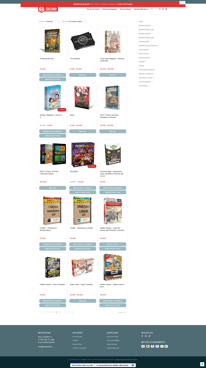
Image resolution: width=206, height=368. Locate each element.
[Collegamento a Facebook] (159, 9)
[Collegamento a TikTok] (166, 9)
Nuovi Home (144, 54)
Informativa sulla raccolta (82, 365)
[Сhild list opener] (153, 77)
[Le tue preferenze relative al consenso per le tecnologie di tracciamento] (202, 364)
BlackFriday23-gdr (146, 30)
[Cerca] (152, 9)
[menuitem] (93, 9)
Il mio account (77, 336)
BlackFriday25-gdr (146, 38)
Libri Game (143, 86)
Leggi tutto (113, 244)
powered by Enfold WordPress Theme (126, 359)
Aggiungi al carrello (53, 75)
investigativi (144, 50)
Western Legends (146, 74)
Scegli (83, 75)
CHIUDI (182, 2)
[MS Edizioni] (48, 9)
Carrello (75, 340)
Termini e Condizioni (79, 348)
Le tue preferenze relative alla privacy (112, 365)
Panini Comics (144, 58)
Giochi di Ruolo (145, 82)
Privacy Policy (77, 344)
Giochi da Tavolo (145, 78)
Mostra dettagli (53, 79)
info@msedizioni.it (45, 347)
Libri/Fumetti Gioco (113, 348)
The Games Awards (147, 70)
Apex (141, 22)
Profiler (142, 62)
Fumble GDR (144, 42)
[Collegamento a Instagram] (163, 9)
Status (141, 66)
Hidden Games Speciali (148, 46)
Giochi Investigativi (113, 340)
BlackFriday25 (144, 34)
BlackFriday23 (144, 26)
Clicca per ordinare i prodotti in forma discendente (59, 22)
